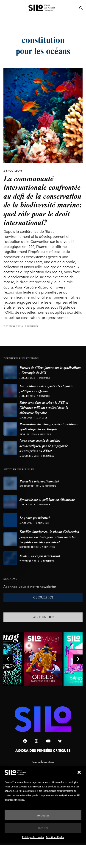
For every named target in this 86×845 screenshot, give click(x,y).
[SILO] (43, 8)
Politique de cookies (33, 837)
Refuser (43, 828)
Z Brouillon (12, 170)
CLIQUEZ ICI (43, 597)
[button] (79, 772)
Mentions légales (55, 837)
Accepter (43, 815)
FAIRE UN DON (43, 617)
